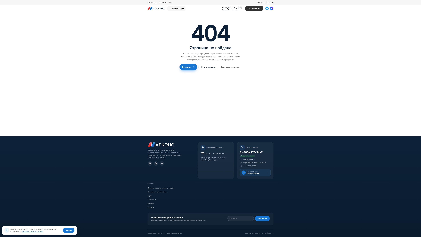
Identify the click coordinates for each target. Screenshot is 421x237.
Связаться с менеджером (230, 67)
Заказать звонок (254, 8)
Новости (151, 203)
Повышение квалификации (157, 192)
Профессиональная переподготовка (160, 188)
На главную (186, 67)
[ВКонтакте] (162, 163)
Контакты (163, 2)
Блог (170, 2)
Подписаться (262, 218)
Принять (69, 230)
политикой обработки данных (32, 231)
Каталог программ (208, 67)
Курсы (150, 196)
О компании (152, 2)
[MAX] (156, 163)
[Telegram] (150, 163)
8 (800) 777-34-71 (232, 7)
